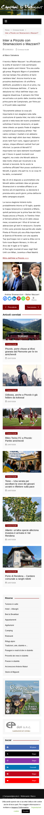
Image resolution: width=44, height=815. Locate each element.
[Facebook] (5, 298)
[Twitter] (10, 298)
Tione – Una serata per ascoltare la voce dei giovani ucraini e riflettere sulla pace (19, 484)
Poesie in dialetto (12, 661)
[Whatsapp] (23, 298)
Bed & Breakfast (12, 614)
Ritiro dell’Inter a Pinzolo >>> (16, 258)
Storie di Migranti (12, 672)
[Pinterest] (19, 298)
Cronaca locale (23, 50)
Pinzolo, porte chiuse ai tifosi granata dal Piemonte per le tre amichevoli (21, 352)
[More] (28, 298)
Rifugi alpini (10, 641)
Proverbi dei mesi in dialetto (16, 656)
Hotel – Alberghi (11, 609)
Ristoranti (9, 636)
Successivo (31, 307)
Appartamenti (10, 620)
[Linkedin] (14, 298)
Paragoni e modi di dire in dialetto (19, 650)
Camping (9, 631)
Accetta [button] (25, 811)
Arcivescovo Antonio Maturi (16, 667)
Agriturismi (9, 625)
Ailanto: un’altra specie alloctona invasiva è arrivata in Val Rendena (22, 533)
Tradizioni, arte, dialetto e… (16, 646)
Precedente (12, 307)
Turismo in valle (11, 604)
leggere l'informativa (20, 807)
